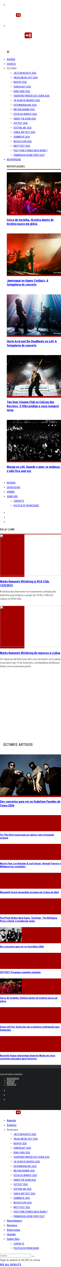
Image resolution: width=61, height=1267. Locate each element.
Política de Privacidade (26, 505)
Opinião (11, 492)
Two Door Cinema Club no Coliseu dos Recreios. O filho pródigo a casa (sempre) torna (33, 406)
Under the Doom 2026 (25, 118)
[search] (33, 1256)
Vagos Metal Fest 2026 (26, 77)
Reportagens (14, 159)
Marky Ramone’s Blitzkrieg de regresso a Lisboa (30, 653)
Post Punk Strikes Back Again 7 (30, 150)
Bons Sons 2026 (22, 91)
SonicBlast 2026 (22, 86)
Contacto (19, 501)
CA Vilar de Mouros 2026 (27, 100)
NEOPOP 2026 (20, 82)
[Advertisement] (30, 704)
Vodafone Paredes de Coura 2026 (31, 95)
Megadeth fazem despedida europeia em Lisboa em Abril (29, 892)
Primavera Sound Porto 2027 (29, 155)
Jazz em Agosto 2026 (25, 73)
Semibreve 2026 (22, 136)
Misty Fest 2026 (22, 146)
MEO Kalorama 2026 (24, 109)
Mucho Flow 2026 (23, 141)
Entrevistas (13, 487)
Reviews (11, 482)
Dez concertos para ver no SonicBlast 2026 (22, 946)
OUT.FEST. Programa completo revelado (20, 972)
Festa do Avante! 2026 (25, 114)
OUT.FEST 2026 (21, 123)
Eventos (11, 64)
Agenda (11, 59)
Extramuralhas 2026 (25, 105)
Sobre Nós (12, 496)
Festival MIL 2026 (23, 127)
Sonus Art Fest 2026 (24, 132)
